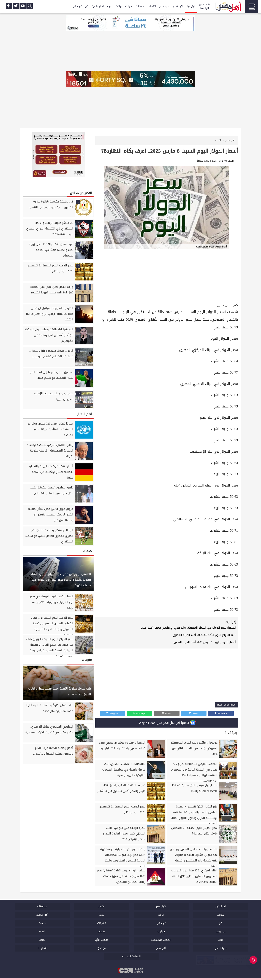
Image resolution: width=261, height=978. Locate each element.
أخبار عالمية (98, 6)
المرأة (42, 931)
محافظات (140, 6)
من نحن (102, 948)
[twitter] (16, 6)
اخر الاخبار (178, 6)
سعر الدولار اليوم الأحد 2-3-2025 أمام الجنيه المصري (204, 635)
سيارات (161, 931)
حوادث (128, 6)
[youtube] (23, 6)
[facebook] (9, 6)
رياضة (119, 6)
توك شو (77, 6)
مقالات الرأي (101, 940)
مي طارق (223, 305)
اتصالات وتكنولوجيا (161, 940)
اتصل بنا (42, 948)
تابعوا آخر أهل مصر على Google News (164, 723)
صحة (220, 940)
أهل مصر (161, 948)
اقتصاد (152, 6)
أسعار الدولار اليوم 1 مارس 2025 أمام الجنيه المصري (204, 642)
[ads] (130, 23)
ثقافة (42, 940)
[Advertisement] (166, 275)
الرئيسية (191, 6)
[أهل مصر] (228, 7)
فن (86, 6)
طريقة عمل (221, 948)
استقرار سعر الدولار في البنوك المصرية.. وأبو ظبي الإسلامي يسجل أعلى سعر (188, 627)
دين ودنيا (220, 931)
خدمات (42, 923)
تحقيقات (101, 923)
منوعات (101, 931)
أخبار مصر (164, 6)
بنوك (109, 6)
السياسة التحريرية (131, 956)
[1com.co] (130, 971)
